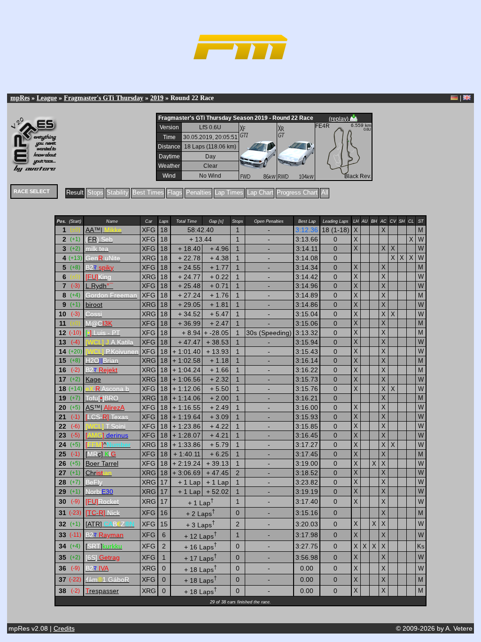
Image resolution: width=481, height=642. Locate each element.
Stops (95, 192)
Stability (118, 192)
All (324, 192)
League (47, 98)
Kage (93, 379)
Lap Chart (260, 192)
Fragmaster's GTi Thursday (103, 98)
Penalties (198, 192)
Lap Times (229, 192)
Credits (64, 628)
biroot (93, 304)
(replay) (339, 119)
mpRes (20, 98)
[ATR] (109, 524)
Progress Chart (297, 192)
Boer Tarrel (101, 463)
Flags (174, 192)
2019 (156, 98)
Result (75, 192)
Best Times (148, 192)
